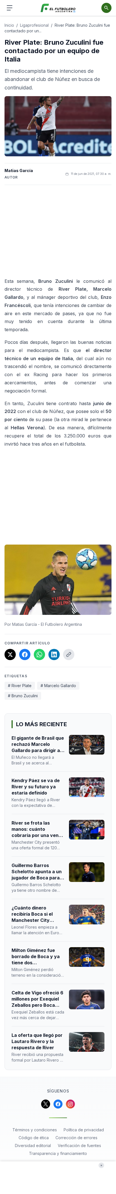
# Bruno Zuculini (23, 695)
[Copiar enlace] (68, 654)
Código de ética (34, 1137)
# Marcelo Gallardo (58, 685)
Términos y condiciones (34, 1129)
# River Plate (20, 685)
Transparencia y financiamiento (58, 1153)
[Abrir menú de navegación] (10, 8)
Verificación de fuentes (79, 1145)
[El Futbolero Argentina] (58, 8)
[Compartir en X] (10, 654)
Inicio (9, 25)
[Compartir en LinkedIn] (54, 654)
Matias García (19, 170)
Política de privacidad (84, 1129)
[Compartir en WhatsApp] (39, 654)
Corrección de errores (76, 1137)
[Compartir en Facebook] (24, 654)
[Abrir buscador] (106, 8)
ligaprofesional (34, 25)
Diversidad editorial (33, 1145)
